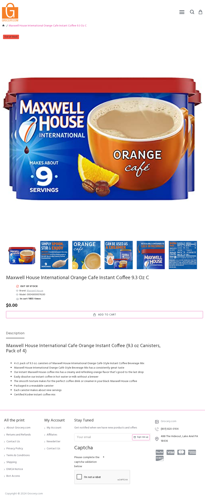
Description (15, 333)
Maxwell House (35, 291)
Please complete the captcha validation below (86, 462)
